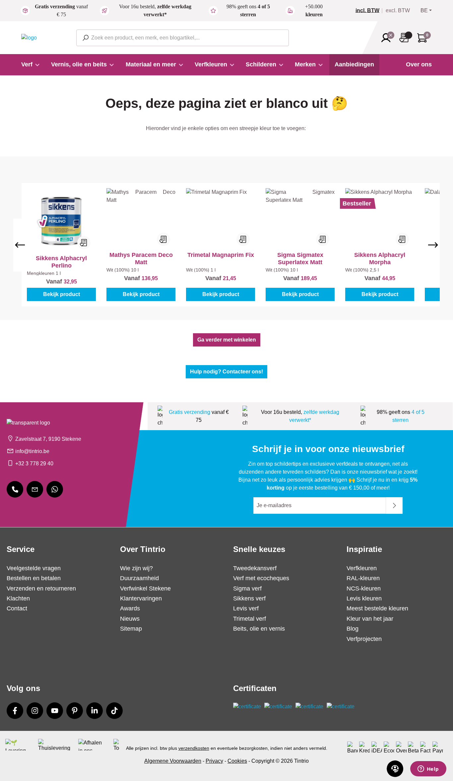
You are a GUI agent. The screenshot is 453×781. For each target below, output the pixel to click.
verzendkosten (193, 748)
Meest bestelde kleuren (377, 608)
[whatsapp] (54, 489)
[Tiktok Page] (114, 710)
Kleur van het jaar (370, 618)
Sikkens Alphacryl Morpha (379, 259)
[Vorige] (20, 245)
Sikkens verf (249, 598)
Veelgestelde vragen (34, 568)
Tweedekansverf (255, 568)
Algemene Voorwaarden (172, 761)
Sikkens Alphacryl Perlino (61, 262)
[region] (226, 245)
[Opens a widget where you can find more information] (428, 769)
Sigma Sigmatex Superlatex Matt (300, 259)
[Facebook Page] (15, 710)
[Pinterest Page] (74, 710)
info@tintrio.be (32, 451)
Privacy (214, 761)
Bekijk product (61, 294)
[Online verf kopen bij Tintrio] (29, 37)
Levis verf (246, 608)
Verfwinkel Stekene (145, 588)
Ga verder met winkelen (226, 340)
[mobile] (15, 489)
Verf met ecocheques (261, 578)
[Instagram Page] (35, 710)
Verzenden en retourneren (41, 588)
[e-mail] (35, 489)
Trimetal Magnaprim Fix (220, 255)
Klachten (18, 598)
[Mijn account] (388, 37)
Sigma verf (247, 588)
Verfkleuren (362, 568)
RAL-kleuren (363, 578)
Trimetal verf (249, 618)
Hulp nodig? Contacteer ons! (226, 371)
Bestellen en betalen (34, 578)
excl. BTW (398, 10)
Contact (17, 608)
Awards (130, 608)
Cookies (237, 761)
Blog (352, 628)
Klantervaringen (141, 598)
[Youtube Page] (54, 710)
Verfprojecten (364, 639)
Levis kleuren (364, 598)
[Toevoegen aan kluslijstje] (84, 242)
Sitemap (131, 628)
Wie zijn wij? (136, 568)
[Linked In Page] (94, 710)
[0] (370, 10)
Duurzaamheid (139, 578)
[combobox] (182, 38)
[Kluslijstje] (406, 37)
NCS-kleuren (364, 588)
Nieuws (130, 618)
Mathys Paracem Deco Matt (141, 259)
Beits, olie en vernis (259, 628)
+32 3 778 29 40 (34, 463)
